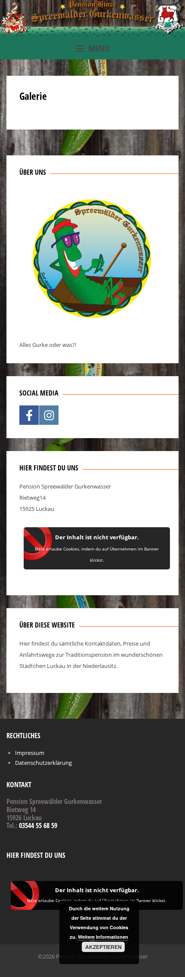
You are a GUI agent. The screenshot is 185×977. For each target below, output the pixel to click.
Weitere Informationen (103, 937)
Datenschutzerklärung (43, 763)
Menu (98, 48)
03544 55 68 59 (38, 825)
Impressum (29, 753)
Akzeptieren (103, 947)
